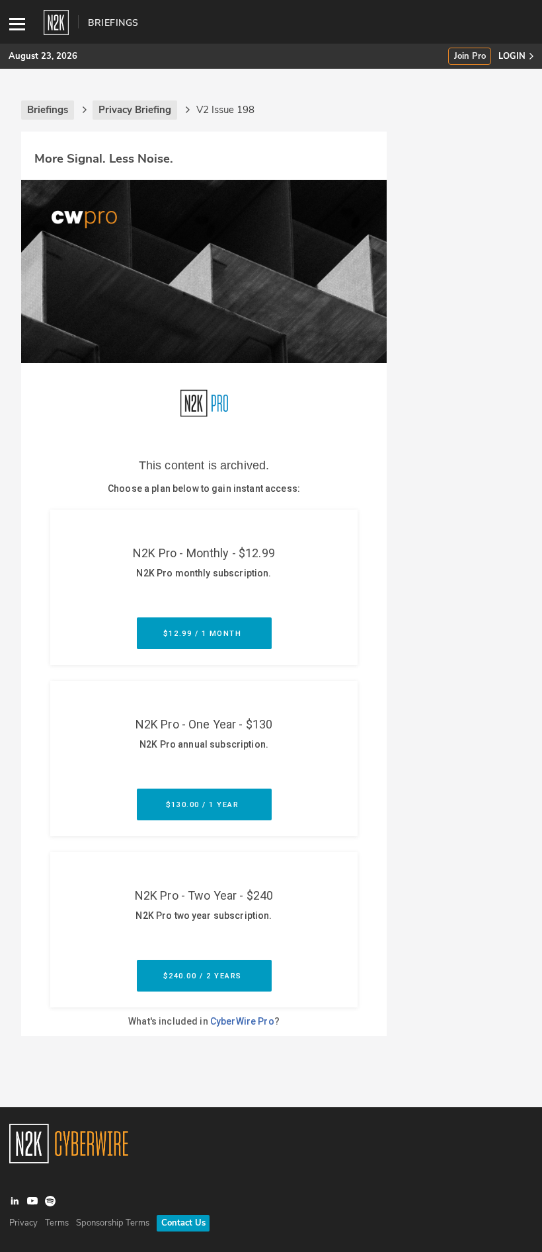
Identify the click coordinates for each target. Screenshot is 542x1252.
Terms (57, 1223)
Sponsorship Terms (112, 1223)
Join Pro (470, 56)
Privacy (23, 1223)
